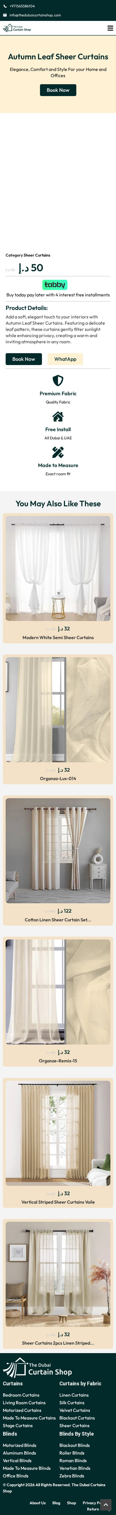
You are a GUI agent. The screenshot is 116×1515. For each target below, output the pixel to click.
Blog (56, 1502)
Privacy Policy (95, 1502)
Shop (71, 1502)
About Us (38, 1502)
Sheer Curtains (37, 255)
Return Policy (98, 1509)
